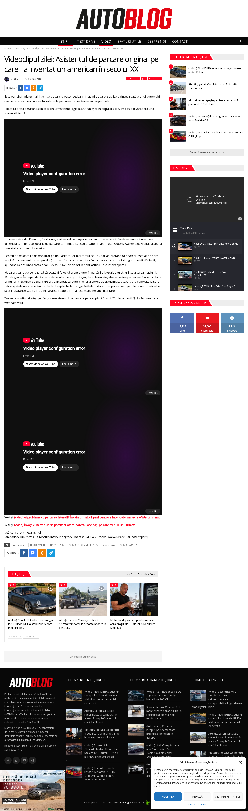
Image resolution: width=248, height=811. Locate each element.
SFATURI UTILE (129, 41)
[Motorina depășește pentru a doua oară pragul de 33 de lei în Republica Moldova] (134, 599)
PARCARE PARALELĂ (128, 545)
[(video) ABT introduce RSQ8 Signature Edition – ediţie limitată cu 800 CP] (136, 695)
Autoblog (124, 802)
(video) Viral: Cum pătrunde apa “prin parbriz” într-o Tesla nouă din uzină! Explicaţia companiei (163, 750)
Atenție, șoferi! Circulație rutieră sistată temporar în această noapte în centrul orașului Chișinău (100, 716)
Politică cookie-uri (197, 804)
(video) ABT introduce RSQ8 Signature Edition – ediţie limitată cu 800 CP (163, 695)
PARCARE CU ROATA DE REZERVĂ (83, 545)
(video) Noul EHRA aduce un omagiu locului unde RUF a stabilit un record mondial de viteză (101, 697)
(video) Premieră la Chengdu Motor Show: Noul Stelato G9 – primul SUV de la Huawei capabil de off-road (92, 752)
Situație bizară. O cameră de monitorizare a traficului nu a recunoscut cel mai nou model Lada (164, 712)
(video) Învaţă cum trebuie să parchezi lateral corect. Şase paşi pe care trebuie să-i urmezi (74, 525)
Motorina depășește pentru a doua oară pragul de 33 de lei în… (213, 102)
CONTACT (180, 41)
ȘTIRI (64, 41)
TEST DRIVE (86, 41)
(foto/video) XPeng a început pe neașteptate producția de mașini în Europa (161, 731)
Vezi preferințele (228, 796)
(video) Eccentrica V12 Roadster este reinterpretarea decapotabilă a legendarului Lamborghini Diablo (216, 699)
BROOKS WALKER (38, 545)
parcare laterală (109, 545)
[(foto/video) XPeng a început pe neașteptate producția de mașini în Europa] (136, 730)
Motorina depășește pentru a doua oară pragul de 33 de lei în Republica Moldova (102, 733)
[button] (241, 762)
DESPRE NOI (156, 41)
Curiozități (133, 78)
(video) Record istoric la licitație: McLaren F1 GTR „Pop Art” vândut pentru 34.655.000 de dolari (99, 773)
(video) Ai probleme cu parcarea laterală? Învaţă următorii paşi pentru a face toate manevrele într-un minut (87, 517)
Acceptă (168, 796)
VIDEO (106, 41)
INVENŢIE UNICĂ (57, 545)
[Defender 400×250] (32, 790)
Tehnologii (155, 78)
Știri (144, 78)
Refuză (197, 796)
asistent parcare (19, 545)
